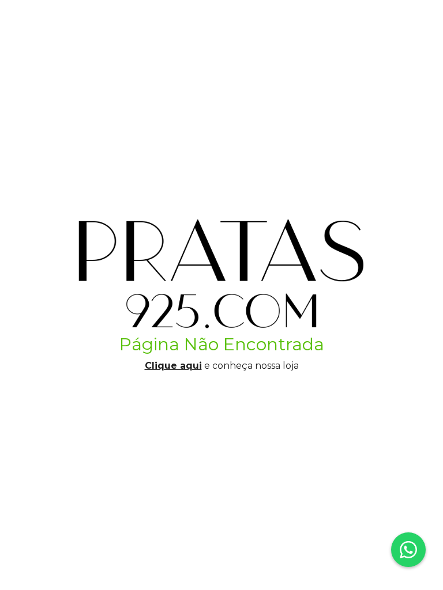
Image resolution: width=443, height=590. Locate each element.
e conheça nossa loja (222, 365)
